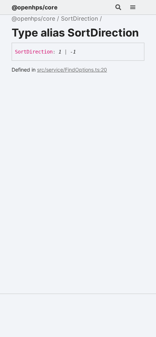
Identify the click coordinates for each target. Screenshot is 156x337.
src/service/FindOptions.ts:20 (72, 70)
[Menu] (137, 7)
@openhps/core (35, 7)
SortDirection (79, 18)
